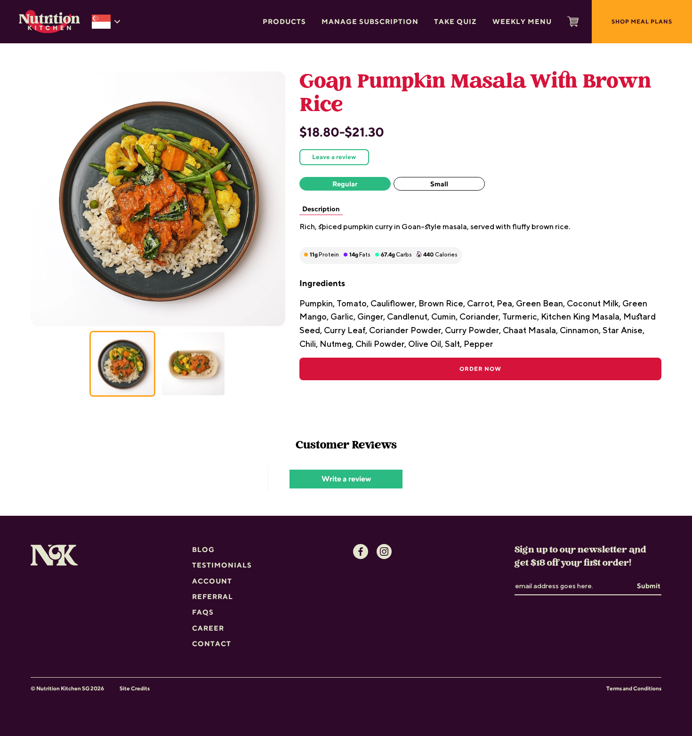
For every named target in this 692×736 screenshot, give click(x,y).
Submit (648, 586)
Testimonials (222, 565)
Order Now (480, 368)
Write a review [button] (346, 478)
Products (284, 21)
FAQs (203, 612)
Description (321, 209)
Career (208, 628)
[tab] (122, 364)
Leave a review (334, 156)
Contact (211, 644)
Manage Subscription (370, 21)
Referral (212, 596)
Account (212, 581)
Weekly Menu (522, 21)
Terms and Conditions (633, 688)
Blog (203, 549)
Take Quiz (455, 21)
